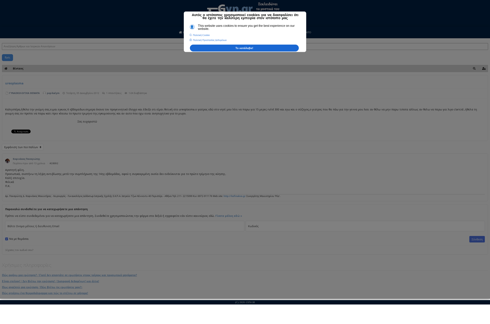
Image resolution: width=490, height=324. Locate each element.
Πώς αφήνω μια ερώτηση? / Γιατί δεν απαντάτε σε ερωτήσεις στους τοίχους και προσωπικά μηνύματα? (69, 275)
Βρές (7, 57)
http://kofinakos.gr (235, 196)
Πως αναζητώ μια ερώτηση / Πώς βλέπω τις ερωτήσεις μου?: (42, 287)
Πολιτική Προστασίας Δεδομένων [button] (210, 40)
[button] (474, 68)
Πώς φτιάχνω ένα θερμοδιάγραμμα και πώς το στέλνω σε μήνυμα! (45, 293)
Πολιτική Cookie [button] (201, 35)
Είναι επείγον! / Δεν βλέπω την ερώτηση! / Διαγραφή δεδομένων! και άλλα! (50, 281)
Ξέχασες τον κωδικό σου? (19, 250)
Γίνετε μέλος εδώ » (228, 216)
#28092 (54, 163)
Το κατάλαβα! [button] (244, 48)
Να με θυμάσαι (19, 239)
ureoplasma (14, 83)
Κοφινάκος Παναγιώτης (26, 159)
